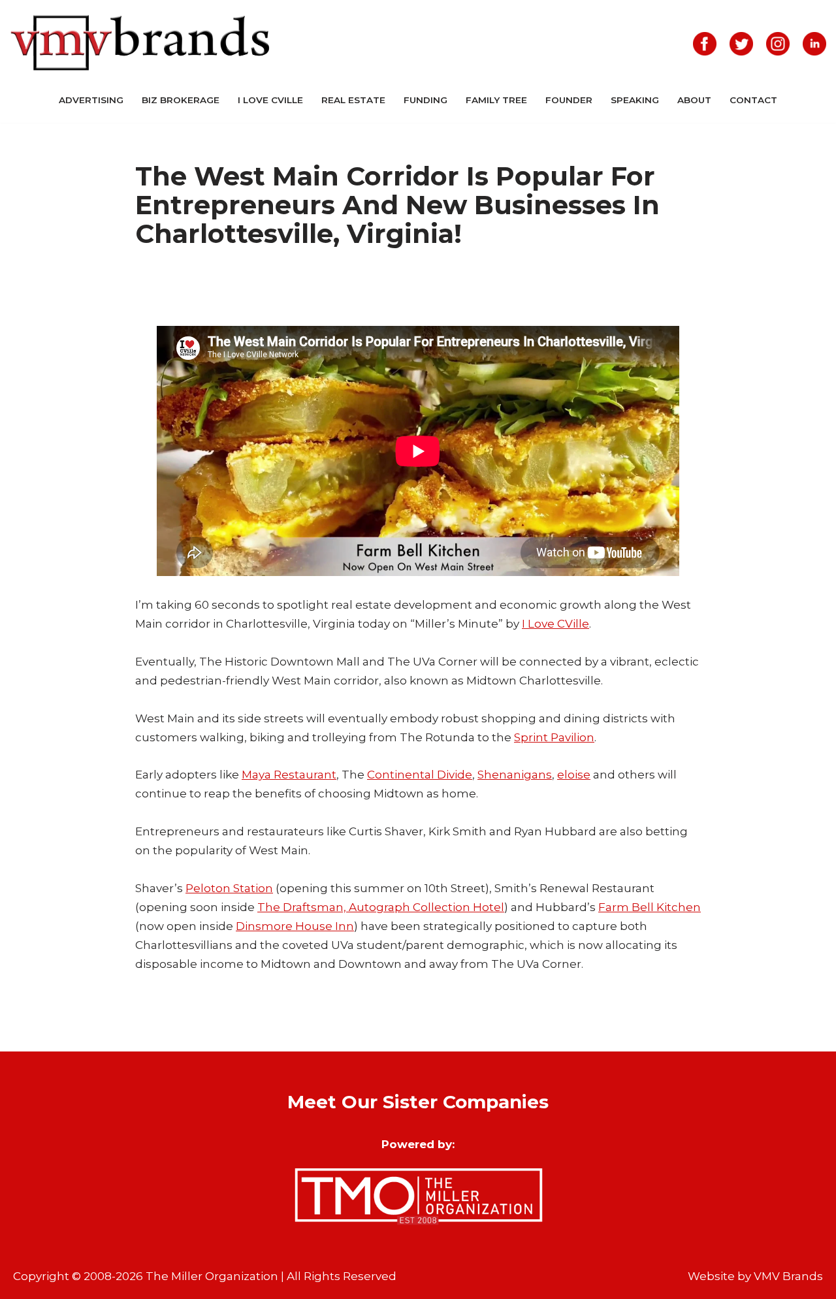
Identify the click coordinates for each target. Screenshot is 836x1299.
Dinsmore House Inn (295, 926)
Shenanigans (514, 774)
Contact (753, 100)
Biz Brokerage (180, 100)
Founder (568, 100)
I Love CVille (270, 100)
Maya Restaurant (289, 774)
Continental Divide (419, 774)
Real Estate (353, 100)
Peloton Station (229, 888)
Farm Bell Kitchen (649, 907)
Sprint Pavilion (554, 737)
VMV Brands (788, 1276)
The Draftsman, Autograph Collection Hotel (380, 907)
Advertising (91, 100)
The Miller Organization (212, 1276)
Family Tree (496, 100)
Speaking (635, 100)
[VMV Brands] (140, 43)
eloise (573, 774)
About (694, 100)
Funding (425, 100)
